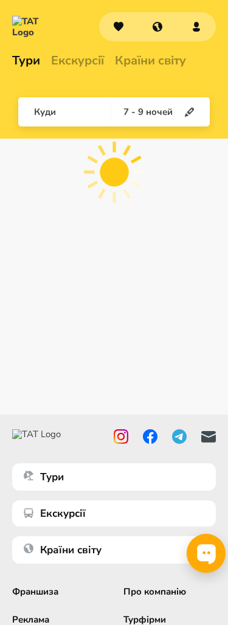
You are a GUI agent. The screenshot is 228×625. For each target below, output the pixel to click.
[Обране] (118, 26)
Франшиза (35, 591)
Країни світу (150, 61)
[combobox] (157, 26)
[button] (157, 26)
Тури (26, 61)
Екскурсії (63, 513)
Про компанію (154, 591)
